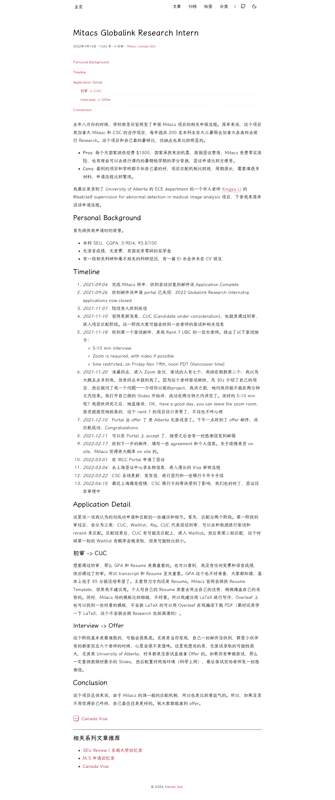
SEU (152, 46)
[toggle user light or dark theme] (254, 7)
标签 (208, 6)
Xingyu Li (231, 189)
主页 (78, 6)
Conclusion (82, 110)
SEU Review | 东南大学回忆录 (112, 750)
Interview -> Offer (95, 99)
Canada (143, 46)
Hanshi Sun (174, 787)
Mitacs (132, 46)
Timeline (79, 72)
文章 (177, 6)
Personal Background (91, 62)
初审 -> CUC (91, 91)
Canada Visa (96, 766)
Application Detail (87, 82)
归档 (192, 6)
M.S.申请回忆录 (99, 758)
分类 (224, 6)
